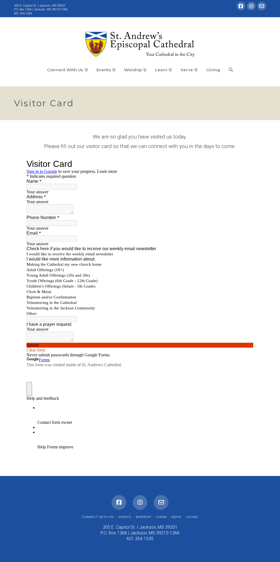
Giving (192, 517)
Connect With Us (97, 517)
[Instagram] (251, 6)
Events (124, 517)
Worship (143, 517)
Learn (161, 517)
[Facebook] (241, 6)
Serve (176, 517)
